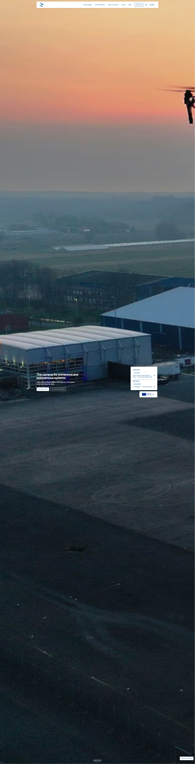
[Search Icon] (146, 4)
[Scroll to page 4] (98, 760)
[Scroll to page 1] (94, 760)
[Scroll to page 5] (100, 760)
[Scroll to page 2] (96, 760)
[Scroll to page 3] (97, 760)
